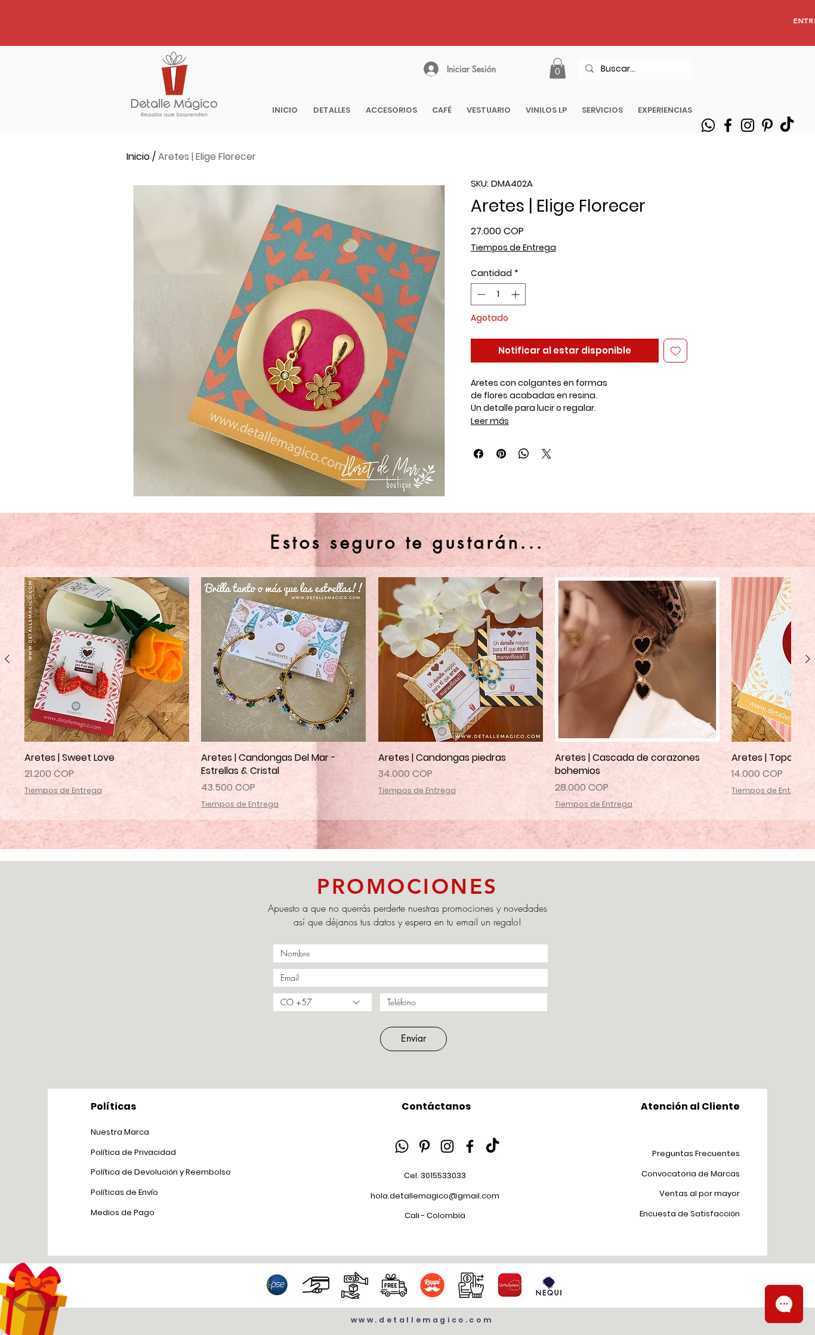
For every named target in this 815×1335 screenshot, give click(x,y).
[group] (407, 693)
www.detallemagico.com (422, 1320)
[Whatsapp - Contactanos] (708, 125)
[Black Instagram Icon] (748, 125)
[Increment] (516, 294)
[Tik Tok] (787, 125)
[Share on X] (546, 454)
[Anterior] (7, 659)
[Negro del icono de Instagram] (447, 1146)
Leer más (490, 421)
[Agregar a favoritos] (675, 351)
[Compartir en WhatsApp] (524, 454)
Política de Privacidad (133, 1152)
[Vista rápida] (106, 659)
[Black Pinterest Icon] (767, 125)
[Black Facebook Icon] (728, 125)
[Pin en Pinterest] (501, 454)
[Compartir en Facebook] (478, 454)
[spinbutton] (498, 294)
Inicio (138, 156)
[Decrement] (480, 294)
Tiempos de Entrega (513, 247)
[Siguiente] (808, 659)
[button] (557, 68)
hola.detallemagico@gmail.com (435, 1195)
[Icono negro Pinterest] (424, 1146)
